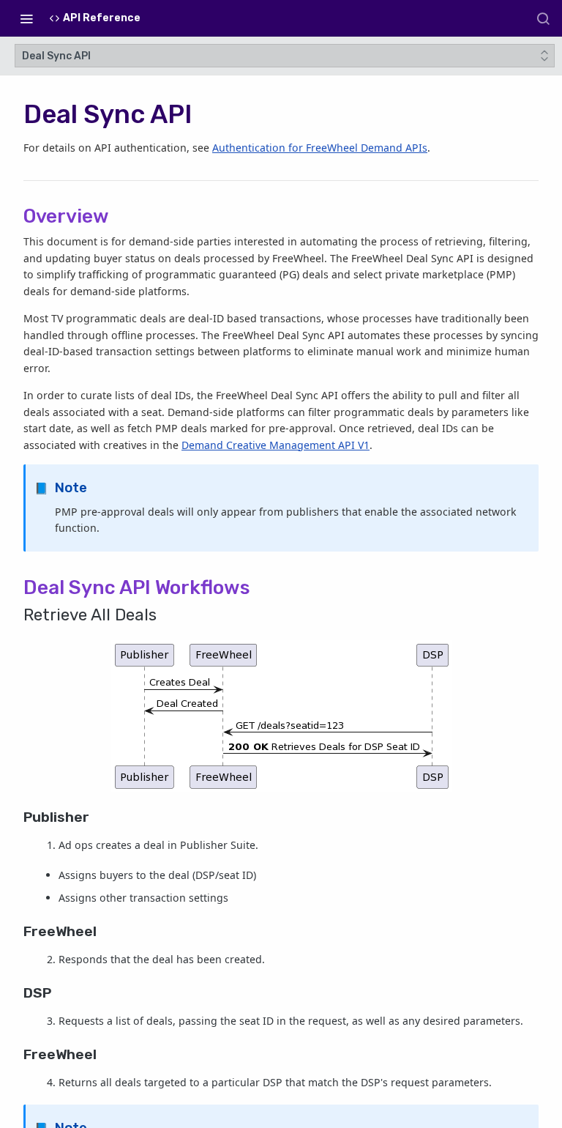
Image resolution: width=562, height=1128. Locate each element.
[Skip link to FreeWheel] (18, 932)
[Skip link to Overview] (18, 216)
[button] (281, 716)
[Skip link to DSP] (18, 993)
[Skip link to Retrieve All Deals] (18, 615)
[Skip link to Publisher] (18, 817)
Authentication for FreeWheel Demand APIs (319, 148)
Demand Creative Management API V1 (275, 445)
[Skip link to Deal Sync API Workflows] (18, 587)
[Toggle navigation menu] (26, 18)
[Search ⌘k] (543, 18)
